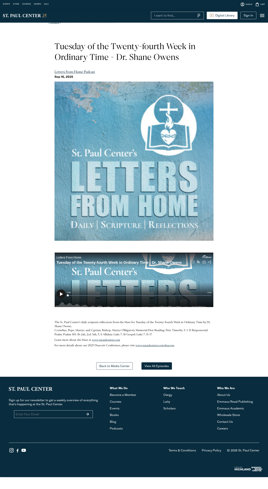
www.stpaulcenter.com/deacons (154, 345)
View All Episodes (157, 366)
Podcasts (116, 428)
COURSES (26, 4)
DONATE (37, 4)
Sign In (248, 15)
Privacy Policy (211, 450)
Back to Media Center (114, 366)
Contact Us (225, 421)
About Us (223, 395)
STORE (16, 4)
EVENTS (6, 4)
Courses (115, 401)
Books (114, 415)
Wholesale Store (228, 415)
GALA (46, 4)
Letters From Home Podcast (75, 72)
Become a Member (123, 395)
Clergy (167, 395)
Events (114, 408)
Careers (222, 428)
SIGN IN (246, 4)
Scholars (169, 408)
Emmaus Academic (230, 408)
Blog (113, 421)
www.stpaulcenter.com (106, 340)
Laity (166, 401)
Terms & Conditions (182, 450)
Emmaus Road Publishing (235, 401)
